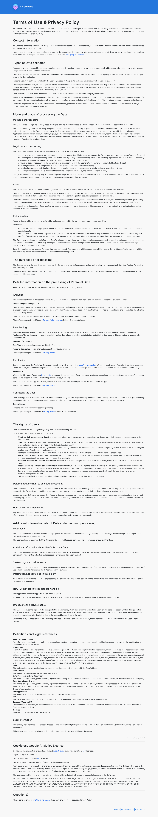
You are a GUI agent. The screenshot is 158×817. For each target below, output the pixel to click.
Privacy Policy (49, 320)
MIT (84, 751)
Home (116, 809)
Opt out (59, 320)
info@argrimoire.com (75, 55)
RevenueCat (46, 375)
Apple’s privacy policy (87, 365)
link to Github (58, 751)
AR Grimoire (26, 6)
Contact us (140, 809)
